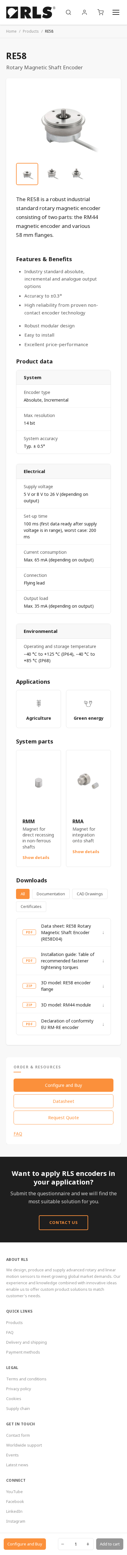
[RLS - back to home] (30, 12)
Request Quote (63, 1117)
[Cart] (100, 12)
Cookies (13, 1398)
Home (11, 31)
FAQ (18, 1133)
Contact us (63, 1222)
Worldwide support (24, 1445)
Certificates (31, 906)
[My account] (84, 12)
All (23, 894)
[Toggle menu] (116, 12)
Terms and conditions (26, 1379)
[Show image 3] (76, 174)
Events (12, 1455)
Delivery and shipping (26, 1342)
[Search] (68, 12)
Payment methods (23, 1352)
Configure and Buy (63, 1085)
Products (31, 31)
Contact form (18, 1435)
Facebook (15, 1501)
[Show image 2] (52, 174)
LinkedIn (14, 1511)
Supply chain (18, 1408)
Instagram (15, 1521)
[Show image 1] (27, 174)
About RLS (17, 1259)
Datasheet (63, 1101)
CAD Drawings (90, 894)
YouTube (14, 1491)
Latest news (17, 1465)
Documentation (51, 894)
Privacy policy (18, 1388)
